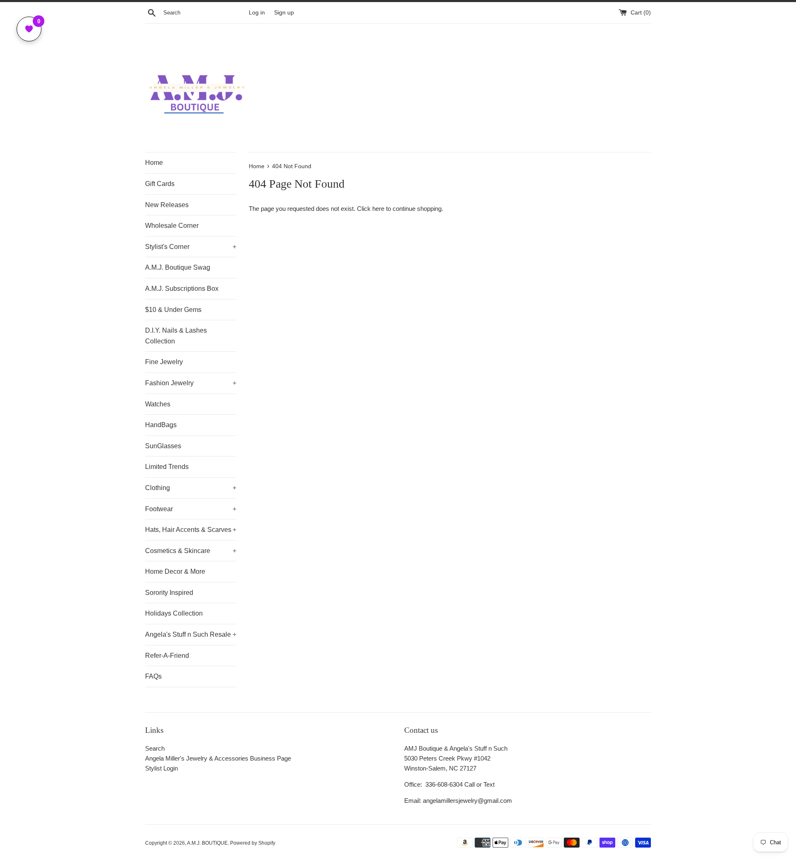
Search (155, 748)
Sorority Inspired (169, 592)
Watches (157, 404)
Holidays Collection (174, 613)
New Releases (167, 204)
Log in (257, 13)
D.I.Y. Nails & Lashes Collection (176, 336)
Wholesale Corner (172, 225)
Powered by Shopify (252, 843)
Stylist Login (161, 768)
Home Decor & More (175, 571)
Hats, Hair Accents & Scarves (190, 529)
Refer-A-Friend (167, 655)
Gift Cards (160, 183)
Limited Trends (167, 466)
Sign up (284, 13)
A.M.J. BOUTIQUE (207, 843)
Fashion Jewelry (190, 383)
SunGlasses (163, 445)
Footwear (190, 508)
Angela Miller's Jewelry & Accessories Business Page (218, 758)
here (378, 208)
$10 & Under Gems (173, 309)
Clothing (190, 487)
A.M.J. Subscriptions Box (181, 288)
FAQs (153, 676)
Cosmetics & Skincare (190, 550)
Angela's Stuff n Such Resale (190, 634)
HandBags (161, 424)
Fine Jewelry (164, 361)
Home (154, 162)
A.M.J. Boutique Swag (177, 267)
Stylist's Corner (190, 246)
